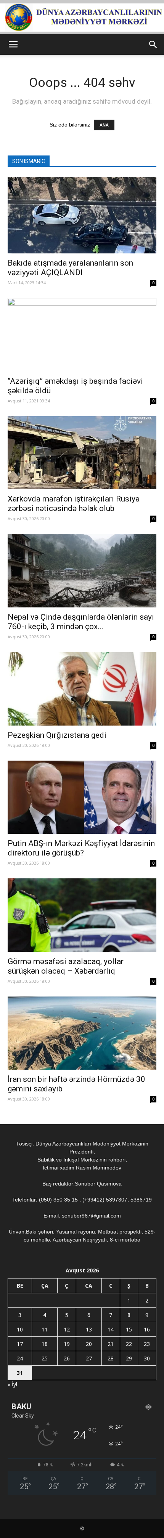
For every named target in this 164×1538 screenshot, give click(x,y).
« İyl (12, 1384)
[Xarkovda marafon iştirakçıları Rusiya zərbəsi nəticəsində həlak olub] (82, 453)
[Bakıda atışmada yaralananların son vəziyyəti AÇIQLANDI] (82, 215)
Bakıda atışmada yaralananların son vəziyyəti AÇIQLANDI (70, 267)
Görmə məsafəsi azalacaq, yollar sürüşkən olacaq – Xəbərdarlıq (66, 966)
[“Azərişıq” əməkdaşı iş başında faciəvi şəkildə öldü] (82, 335)
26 (67, 1358)
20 (89, 1343)
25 (45, 1358)
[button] (153, 44)
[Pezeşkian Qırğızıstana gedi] (82, 689)
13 (89, 1329)
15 (129, 1329)
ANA (104, 125)
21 (111, 1343)
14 (111, 1329)
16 (147, 1329)
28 (111, 1358)
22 (129, 1343)
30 (147, 1358)
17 (20, 1343)
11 (45, 1329)
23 (147, 1343)
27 (89, 1358)
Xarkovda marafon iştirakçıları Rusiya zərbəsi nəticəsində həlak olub (74, 503)
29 (129, 1358)
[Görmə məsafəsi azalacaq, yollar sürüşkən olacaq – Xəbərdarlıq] (82, 915)
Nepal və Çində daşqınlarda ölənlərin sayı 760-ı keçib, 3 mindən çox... (81, 621)
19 (67, 1343)
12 (67, 1329)
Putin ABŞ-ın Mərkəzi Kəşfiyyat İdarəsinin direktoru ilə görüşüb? (81, 848)
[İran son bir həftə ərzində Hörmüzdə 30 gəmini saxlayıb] (82, 1033)
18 (45, 1343)
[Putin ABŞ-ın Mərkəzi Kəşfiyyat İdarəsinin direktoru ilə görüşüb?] (82, 797)
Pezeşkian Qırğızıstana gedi (57, 735)
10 (20, 1329)
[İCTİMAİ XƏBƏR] (82, 17)
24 (20, 1358)
